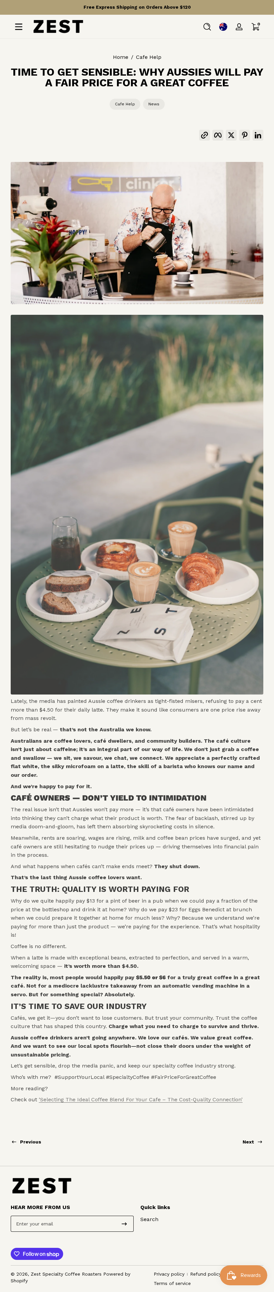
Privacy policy (169, 1274)
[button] (207, 26)
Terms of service (172, 1283)
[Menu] (19, 27)
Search (149, 1219)
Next (248, 1141)
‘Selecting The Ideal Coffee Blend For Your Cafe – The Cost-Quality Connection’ (141, 1099)
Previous (30, 1141)
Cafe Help (148, 57)
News (153, 104)
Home (120, 57)
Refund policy (205, 1274)
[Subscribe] (124, 1224)
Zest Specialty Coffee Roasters (66, 1274)
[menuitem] (201, 1219)
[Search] (207, 27)
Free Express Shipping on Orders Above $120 (137, 7)
